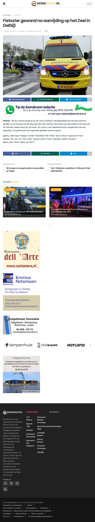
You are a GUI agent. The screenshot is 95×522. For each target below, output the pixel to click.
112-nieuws (16, 15)
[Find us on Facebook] (5, 483)
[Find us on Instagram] (17, 483)
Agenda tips (29, 425)
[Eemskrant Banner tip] (47, 110)
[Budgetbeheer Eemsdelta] (21, 325)
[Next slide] (90, 345)
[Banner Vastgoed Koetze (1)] (21, 374)
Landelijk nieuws (41, 434)
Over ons (6, 516)
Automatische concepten (12, 508)
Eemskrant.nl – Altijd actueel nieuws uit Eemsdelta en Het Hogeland (27, 511)
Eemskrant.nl (54, 412)
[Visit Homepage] (46, 3)
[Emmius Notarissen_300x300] (21, 292)
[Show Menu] (4, 3)
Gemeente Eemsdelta (30, 435)
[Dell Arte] (21, 249)
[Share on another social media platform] (90, 100)
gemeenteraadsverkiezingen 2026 (49, 427)
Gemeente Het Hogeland (30, 443)
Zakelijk (40, 452)
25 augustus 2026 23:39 (59, 215)
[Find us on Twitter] (11, 483)
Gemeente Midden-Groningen (41, 420)
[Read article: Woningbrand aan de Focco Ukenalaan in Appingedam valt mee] (70, 202)
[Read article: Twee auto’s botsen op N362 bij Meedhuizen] (24, 202)
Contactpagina (30, 508)
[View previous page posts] (45, 225)
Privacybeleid (18, 516)
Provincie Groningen (41, 447)
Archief (29, 505)
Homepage (7, 15)
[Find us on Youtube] (5, 489)
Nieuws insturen (21, 513)
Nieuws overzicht (37, 513)
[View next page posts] (50, 225)
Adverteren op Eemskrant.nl (13, 505)
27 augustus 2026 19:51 (13, 215)
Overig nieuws (40, 440)
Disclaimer (44, 508)
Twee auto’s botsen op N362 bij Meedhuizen (24, 211)
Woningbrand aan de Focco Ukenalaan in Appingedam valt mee (69, 210)
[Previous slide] (5, 345)
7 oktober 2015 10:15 (10, 31)
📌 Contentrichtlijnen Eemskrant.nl (40, 516)
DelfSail (29, 430)
